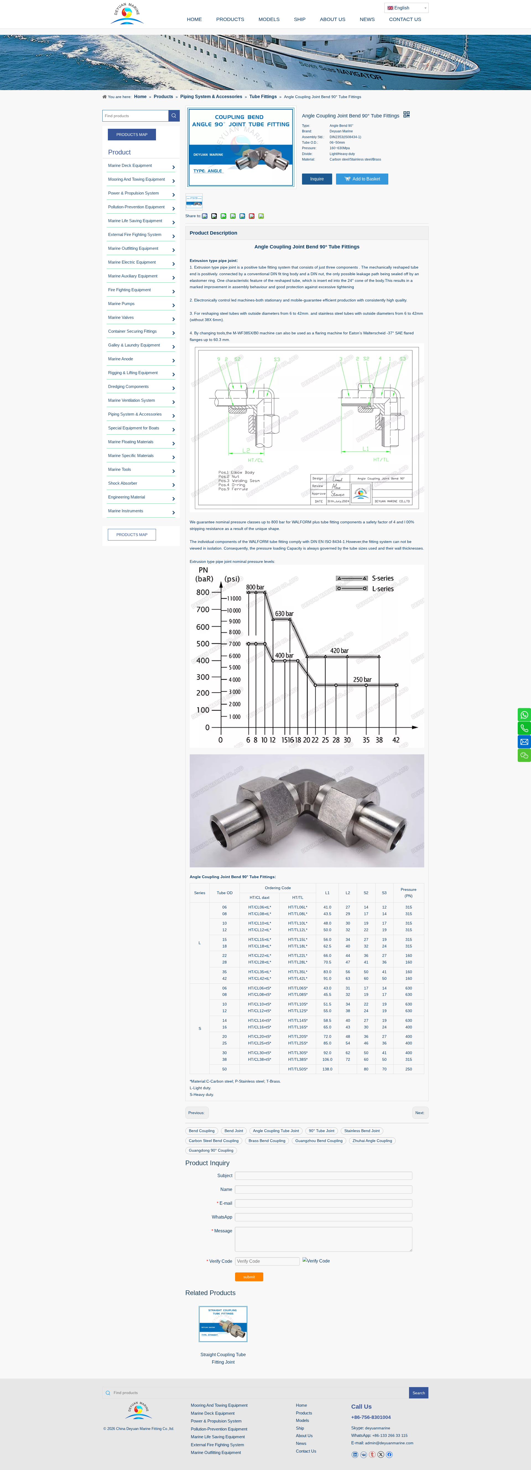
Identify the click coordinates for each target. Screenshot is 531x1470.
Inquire (317, 179)
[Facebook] (389, 1454)
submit (249, 1277)
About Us (304, 1435)
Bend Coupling (202, 1130)
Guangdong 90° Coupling (211, 1150)
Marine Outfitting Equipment (216, 1452)
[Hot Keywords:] (173, 115)
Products (304, 1413)
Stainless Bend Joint (362, 1130)
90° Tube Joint (321, 1130)
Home (301, 1405)
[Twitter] (380, 1454)
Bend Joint (234, 1130)
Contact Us (306, 1451)
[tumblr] (372, 1454)
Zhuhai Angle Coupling (372, 1140)
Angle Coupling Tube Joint (276, 1130)
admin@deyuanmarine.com (389, 1443)
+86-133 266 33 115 (390, 1435)
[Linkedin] (355, 1454)
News (301, 1443)
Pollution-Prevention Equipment (219, 1429)
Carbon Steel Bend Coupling (214, 1140)
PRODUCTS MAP (131, 134)
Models (302, 1420)
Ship (300, 1428)
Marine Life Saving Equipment (218, 1436)
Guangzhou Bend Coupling (319, 1140)
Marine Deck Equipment (213, 1413)
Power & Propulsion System (216, 1421)
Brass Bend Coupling (267, 1140)
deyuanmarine (377, 1428)
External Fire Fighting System (217, 1444)
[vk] (363, 1454)
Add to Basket (366, 179)
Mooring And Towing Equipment (219, 1405)
